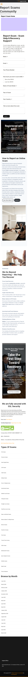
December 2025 (4, 594)
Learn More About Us (8, 200)
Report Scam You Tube (16, 422)
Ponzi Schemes (4, 571)
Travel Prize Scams (5, 540)
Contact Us (14, 388)
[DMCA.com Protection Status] (7, 427)
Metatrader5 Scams (5, 550)
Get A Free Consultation (14, 391)
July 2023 (3, 620)
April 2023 (3, 629)
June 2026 (3, 581)
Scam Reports (9, 419)
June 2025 (3, 597)
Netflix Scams (4, 561)
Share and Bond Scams (6, 514)
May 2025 (3, 600)
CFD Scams (3, 467)
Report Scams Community (10, 9)
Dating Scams (4, 478)
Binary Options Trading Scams (7, 519)
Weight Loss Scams (5, 504)
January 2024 (4, 610)
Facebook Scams (4, 529)
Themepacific (14, 674)
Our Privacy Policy (5, 443)
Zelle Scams (3, 545)
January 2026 (4, 590)
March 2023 (3, 633)
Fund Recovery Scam (5, 509)
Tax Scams (3, 535)
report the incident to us (17, 379)
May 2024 (3, 607)
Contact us (17, 200)
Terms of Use (11, 443)
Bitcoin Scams (4, 524)
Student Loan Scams (5, 493)
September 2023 (4, 613)
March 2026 (3, 584)
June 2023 (3, 623)
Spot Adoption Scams (5, 555)
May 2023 (3, 626)
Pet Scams (3, 452)
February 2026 (4, 587)
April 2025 (3, 603)
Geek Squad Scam (5, 462)
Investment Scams (5, 488)
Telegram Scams (4, 498)
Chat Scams (3, 472)
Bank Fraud (3, 566)
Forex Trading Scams (5, 483)
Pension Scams (4, 457)
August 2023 (3, 616)
